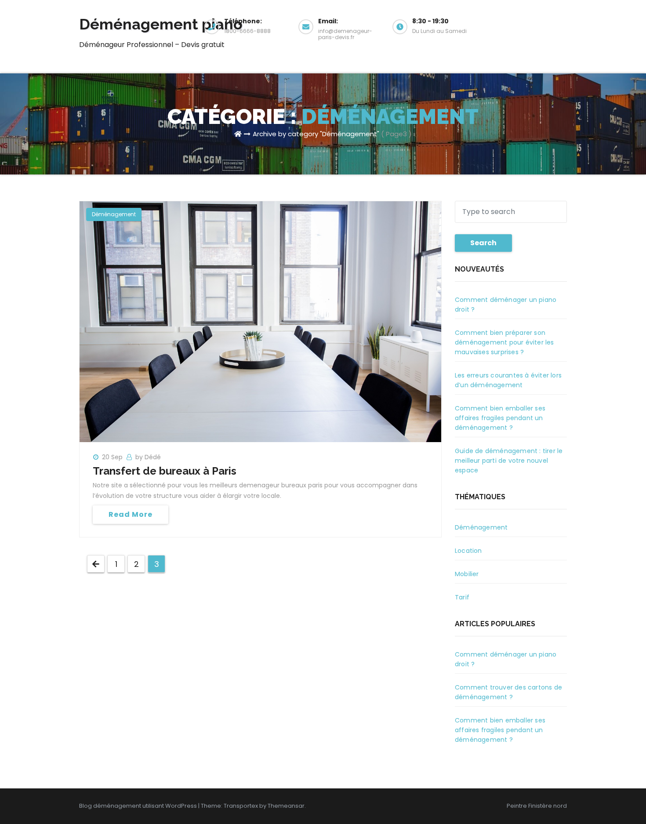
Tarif (462, 597)
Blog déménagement (110, 806)
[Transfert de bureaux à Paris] (260, 321)
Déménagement (114, 214)
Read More (130, 514)
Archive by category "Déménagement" (316, 133)
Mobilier (467, 574)
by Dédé (148, 457)
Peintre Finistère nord (537, 806)
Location (468, 550)
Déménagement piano (161, 24)
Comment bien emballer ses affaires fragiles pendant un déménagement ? (500, 418)
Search (483, 243)
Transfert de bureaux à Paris (164, 471)
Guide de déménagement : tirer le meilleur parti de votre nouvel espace (509, 460)
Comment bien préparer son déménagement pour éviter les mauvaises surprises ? (504, 342)
